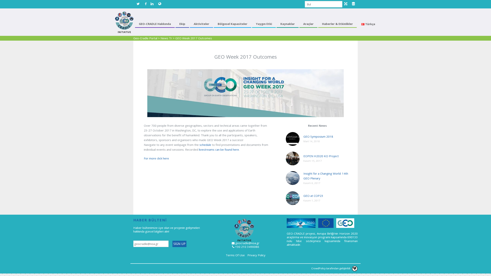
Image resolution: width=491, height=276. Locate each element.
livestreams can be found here (219, 149)
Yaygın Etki (264, 24)
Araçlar (308, 24)
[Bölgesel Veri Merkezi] (355, 4)
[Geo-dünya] (161, 4)
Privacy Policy (256, 255)
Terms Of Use (235, 255)
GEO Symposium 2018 (318, 136)
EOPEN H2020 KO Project (321, 156)
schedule (205, 145)
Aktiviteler (201, 24)
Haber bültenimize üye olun (151, 228)
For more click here (156, 158)
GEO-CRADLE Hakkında (155, 24)
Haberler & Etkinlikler (337, 24)
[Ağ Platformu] (347, 4)
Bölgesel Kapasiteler (232, 24)
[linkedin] (153, 4)
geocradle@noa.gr (247, 243)
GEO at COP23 (313, 196)
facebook (146, 4)
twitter (138, 4)
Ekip (182, 24)
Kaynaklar (287, 24)
